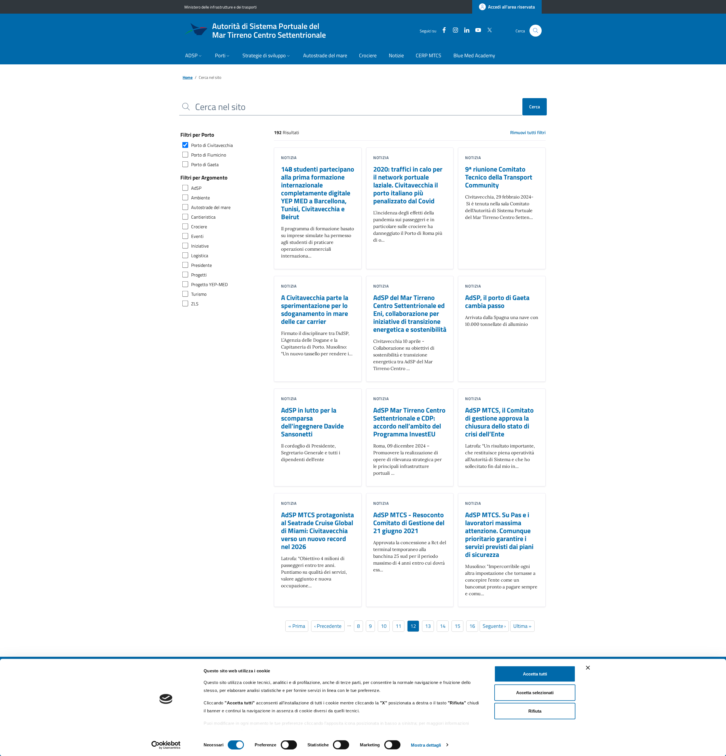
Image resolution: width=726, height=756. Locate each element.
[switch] (289, 744)
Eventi (197, 236)
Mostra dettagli (426, 744)
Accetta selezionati (535, 692)
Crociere (199, 226)
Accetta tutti (535, 673)
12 (414, 626)
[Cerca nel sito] (535, 31)
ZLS (195, 303)
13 (429, 626)
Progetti (199, 274)
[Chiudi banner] (588, 668)
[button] (194, 56)
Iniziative (200, 245)
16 (473, 626)
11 (399, 626)
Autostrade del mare (211, 207)
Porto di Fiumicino (208, 154)
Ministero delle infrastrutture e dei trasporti (220, 7)
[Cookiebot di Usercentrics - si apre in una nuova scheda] (166, 745)
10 (385, 626)
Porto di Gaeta (205, 164)
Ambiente (200, 197)
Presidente (201, 265)
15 (458, 626)
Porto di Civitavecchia (212, 145)
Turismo (198, 294)
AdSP (196, 188)
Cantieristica (203, 217)
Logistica (199, 255)
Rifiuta (534, 711)
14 (444, 626)
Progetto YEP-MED (209, 284)
